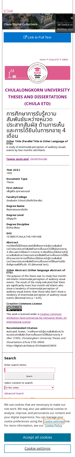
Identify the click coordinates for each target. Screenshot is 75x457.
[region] (37, 427)
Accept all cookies (37, 437)
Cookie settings (54, 421)
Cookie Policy (53, 426)
